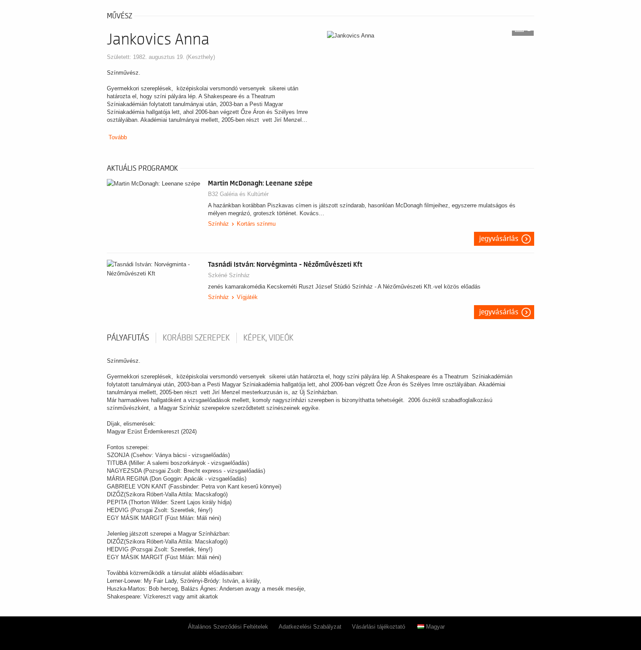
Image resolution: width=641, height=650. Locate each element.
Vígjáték (247, 297)
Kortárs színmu (256, 223)
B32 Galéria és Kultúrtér (238, 194)
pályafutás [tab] (128, 338)
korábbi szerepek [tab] (196, 338)
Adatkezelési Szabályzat (310, 626)
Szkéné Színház (229, 275)
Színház (218, 223)
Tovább (118, 137)
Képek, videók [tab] (268, 338)
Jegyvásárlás (498, 239)
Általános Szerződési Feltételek (228, 626)
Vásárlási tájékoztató (378, 626)
